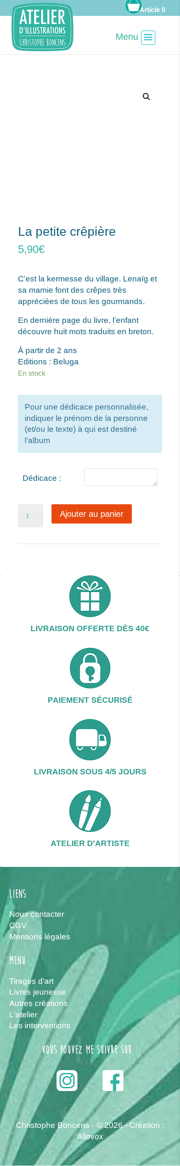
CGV (18, 925)
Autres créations (38, 1003)
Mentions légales (39, 936)
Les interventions (40, 1025)
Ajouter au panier (91, 514)
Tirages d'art (31, 981)
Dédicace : (42, 478)
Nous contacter (36, 914)
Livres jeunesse (37, 992)
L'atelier (23, 1014)
